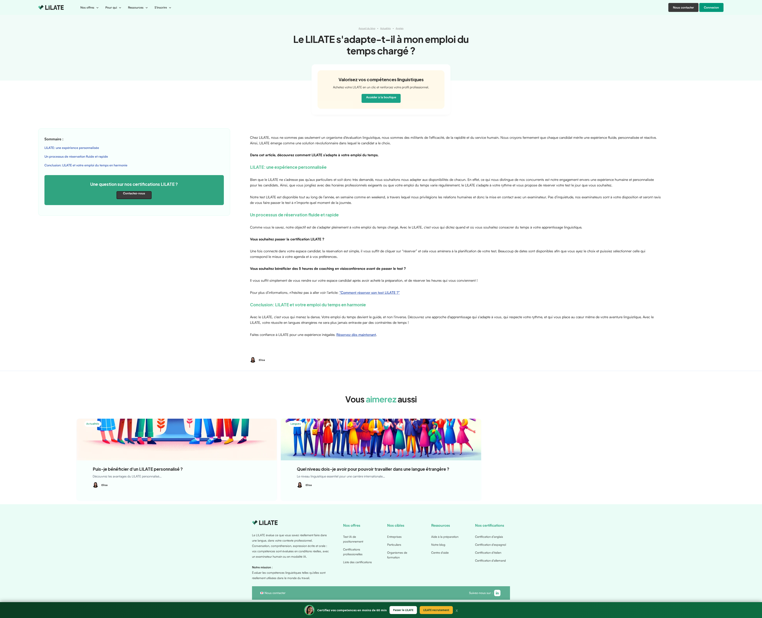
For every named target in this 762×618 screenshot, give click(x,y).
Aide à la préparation (444, 537)
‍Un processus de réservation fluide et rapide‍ (76, 156)
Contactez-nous (134, 193)
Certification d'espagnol (490, 545)
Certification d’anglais (489, 537)
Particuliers (394, 545)
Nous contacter (275, 593)
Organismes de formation (397, 555)
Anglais (399, 28)
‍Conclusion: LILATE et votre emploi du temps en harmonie (85, 165)
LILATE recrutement (436, 610)
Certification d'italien (488, 552)
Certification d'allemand (490, 560)
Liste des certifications (357, 562)
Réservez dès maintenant (356, 334)
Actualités (385, 28)
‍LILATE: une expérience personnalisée (72, 148)
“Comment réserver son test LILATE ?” (369, 292)
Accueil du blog (367, 28)
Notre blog (438, 545)
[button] (89, 7)
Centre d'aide (440, 552)
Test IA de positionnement (353, 539)
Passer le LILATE (403, 610)
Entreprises (394, 537)
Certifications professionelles (353, 552)
